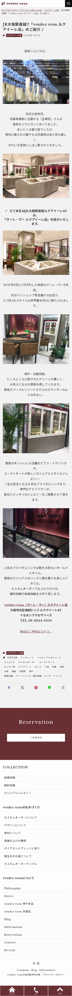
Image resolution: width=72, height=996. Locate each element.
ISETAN (12, 657)
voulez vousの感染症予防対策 (23, 974)
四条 (62, 666)
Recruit (9, 950)
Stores (8, 896)
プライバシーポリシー (54, 974)
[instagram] (38, 963)
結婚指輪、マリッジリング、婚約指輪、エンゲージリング (33, 676)
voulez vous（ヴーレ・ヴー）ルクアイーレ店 (36, 605)
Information (13, 927)
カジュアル (9, 662)
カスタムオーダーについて (20, 817)
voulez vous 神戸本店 (19, 903)
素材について (12, 833)
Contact (10, 942)
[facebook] (33, 963)
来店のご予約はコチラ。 (36, 631)
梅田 (14, 671)
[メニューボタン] (68, 3)
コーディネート (47, 662)
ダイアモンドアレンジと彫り (22, 848)
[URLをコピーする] (63, 688)
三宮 (47, 666)
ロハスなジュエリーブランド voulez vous (22, 10)
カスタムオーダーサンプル (20, 864)
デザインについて (15, 825)
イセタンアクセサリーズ (49, 657)
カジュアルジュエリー (17, 793)
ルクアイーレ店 (52, 10)
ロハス (38, 666)
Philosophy (12, 888)
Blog (7, 919)
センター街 (9, 666)
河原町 (22, 671)
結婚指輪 (9, 777)
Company (23, 970)
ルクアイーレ (24, 666)
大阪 (6, 671)
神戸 (31, 671)
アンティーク (27, 657)
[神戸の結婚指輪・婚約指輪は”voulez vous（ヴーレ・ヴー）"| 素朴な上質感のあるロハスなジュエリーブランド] (14, 3)
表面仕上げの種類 (15, 840)
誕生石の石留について (18, 856)
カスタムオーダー (27, 662)
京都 (54, 666)
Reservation (13, 934)
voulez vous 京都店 (17, 911)
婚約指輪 (9, 785)
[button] (9, 688)
